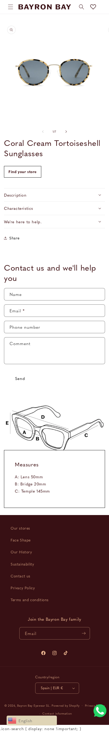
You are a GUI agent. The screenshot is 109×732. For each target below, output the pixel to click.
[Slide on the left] (43, 131)
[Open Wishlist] (93, 7)
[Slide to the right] (66, 131)
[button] (10, 7)
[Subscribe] (84, 633)
